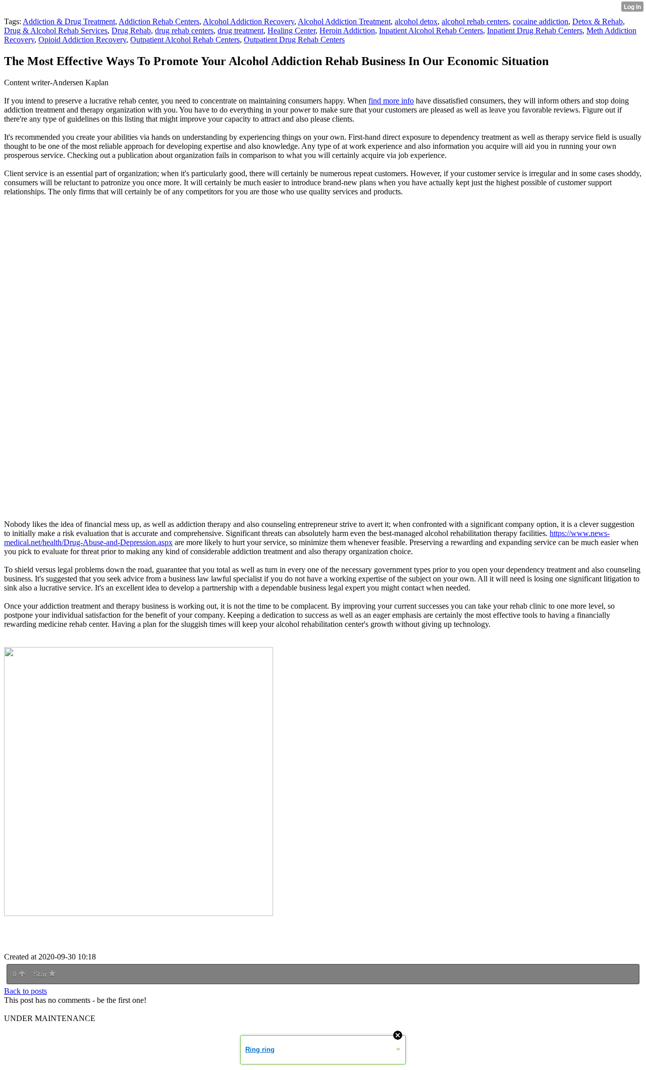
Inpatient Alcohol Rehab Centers (431, 30)
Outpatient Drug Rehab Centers (294, 39)
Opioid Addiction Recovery (82, 39)
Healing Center (291, 30)
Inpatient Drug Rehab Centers (534, 30)
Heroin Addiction (347, 30)
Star (41, 974)
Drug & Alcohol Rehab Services (55, 30)
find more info (391, 100)
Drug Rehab (131, 30)
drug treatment (240, 30)
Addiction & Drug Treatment (69, 21)
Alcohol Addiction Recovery (248, 21)
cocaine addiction (540, 21)
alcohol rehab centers (475, 21)
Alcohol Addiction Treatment (344, 21)
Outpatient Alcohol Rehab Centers (185, 39)
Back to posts (25, 991)
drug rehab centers (184, 30)
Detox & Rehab (597, 21)
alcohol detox (416, 21)
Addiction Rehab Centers (159, 21)
